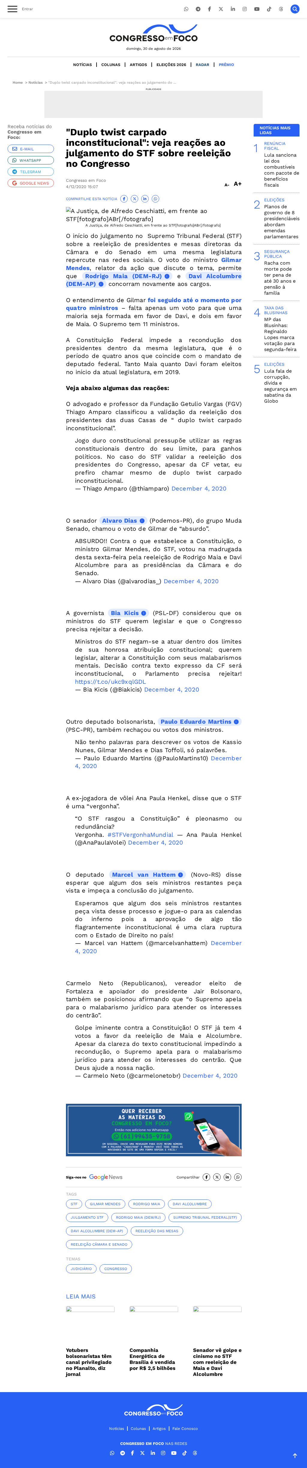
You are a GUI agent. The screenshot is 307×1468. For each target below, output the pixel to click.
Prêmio (226, 64)
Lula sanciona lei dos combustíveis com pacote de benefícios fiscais (281, 170)
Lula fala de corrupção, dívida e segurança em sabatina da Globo (280, 386)
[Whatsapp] (186, 9)
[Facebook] (209, 9)
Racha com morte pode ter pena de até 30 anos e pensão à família (280, 278)
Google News (34, 183)
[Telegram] (198, 9)
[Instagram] (245, 9)
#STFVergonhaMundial (140, 834)
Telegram (30, 172)
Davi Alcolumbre (190, 1204)
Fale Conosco (185, 1428)
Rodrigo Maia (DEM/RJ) (138, 1217)
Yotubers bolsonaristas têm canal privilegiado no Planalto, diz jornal (89, 1362)
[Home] (153, 33)
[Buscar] (295, 9)
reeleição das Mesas (157, 1231)
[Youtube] (257, 9)
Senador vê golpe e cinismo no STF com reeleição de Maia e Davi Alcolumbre (217, 1362)
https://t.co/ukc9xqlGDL (110, 681)
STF (74, 1204)
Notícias (82, 64)
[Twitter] (221, 9)
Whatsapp (30, 160)
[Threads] (281, 9)
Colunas (110, 64)
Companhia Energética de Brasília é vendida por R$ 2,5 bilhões (152, 1359)
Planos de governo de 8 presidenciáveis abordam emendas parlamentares (282, 221)
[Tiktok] (269, 9)
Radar (202, 64)
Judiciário (81, 1269)
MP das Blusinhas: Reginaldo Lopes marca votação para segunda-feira (280, 334)
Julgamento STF (87, 1217)
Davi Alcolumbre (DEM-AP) (97, 1231)
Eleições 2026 (171, 64)
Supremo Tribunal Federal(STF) (205, 1217)
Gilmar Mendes (105, 1204)
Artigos (138, 64)
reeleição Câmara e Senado (99, 1244)
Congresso (115, 1269)
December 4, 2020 (198, 488)
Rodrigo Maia (146, 1204)
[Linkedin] (233, 9)
